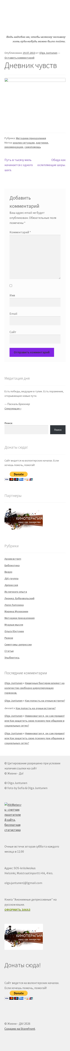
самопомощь (32, 147)
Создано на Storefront (19, 1029)
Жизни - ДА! (20, 9)
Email (13, 314)
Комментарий (20, 232)
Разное (8, 638)
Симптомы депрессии (18, 644)
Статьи (9, 651)
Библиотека (12, 565)
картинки (42, 142)
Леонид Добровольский (19, 598)
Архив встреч (12, 558)
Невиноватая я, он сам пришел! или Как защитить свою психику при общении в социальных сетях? (34, 720)
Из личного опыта (15, 591)
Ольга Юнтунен (14, 631)
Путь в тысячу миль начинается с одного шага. (18, 165)
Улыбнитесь (11, 657)
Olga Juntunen (48, 53)
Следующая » (12, 408)
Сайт (13, 332)
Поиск (8, 423)
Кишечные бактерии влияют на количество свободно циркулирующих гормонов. (34, 688)
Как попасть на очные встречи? (45, 700)
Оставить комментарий (19, 57)
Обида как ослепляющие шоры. (51, 162)
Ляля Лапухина (14, 605)
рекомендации (13, 147)
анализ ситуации (24, 142)
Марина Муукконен (16, 611)
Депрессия (11, 585)
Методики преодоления (31, 138)
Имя (12, 295)
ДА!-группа (11, 578)
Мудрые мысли (13, 624)
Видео (8, 572)
